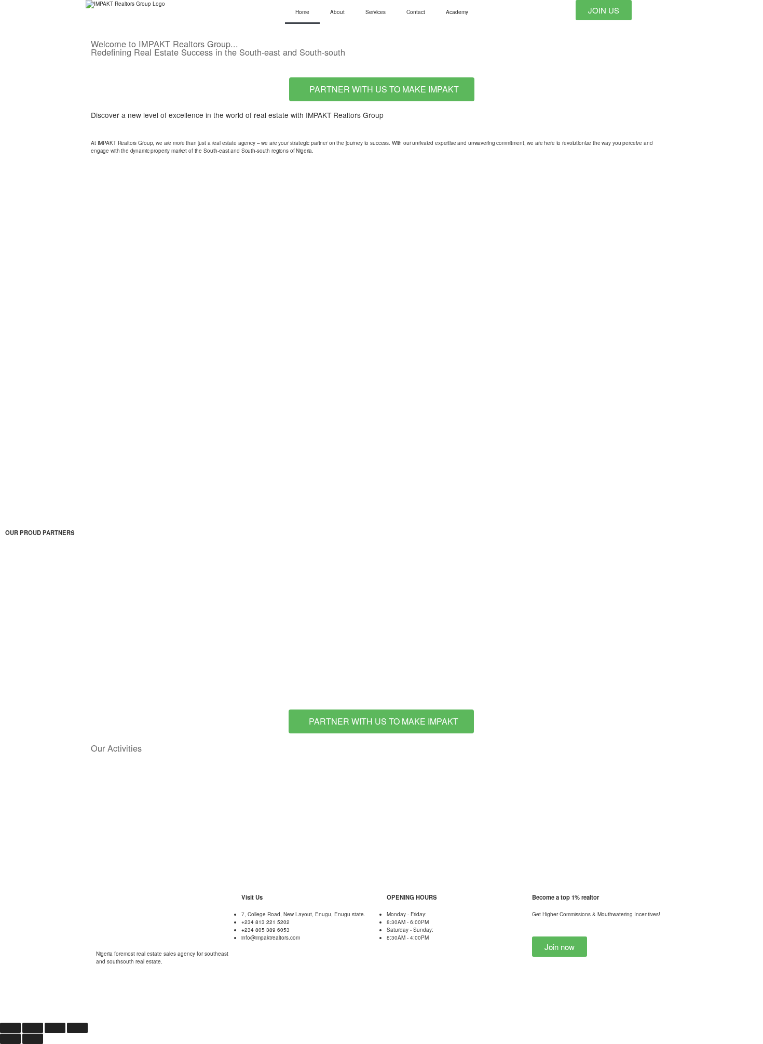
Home (302, 12)
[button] (15, 582)
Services (375, 12)
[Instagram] (186, 1002)
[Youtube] (104, 1002)
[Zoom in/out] (10, 1028)
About (337, 12)
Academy (457, 12)
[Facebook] (159, 1002)
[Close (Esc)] (77, 1028)
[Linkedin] (214, 1002)
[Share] (55, 1028)
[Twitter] (131, 1002)
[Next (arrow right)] (32, 1039)
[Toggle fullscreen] (32, 1028)
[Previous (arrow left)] (10, 1039)
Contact (415, 12)
